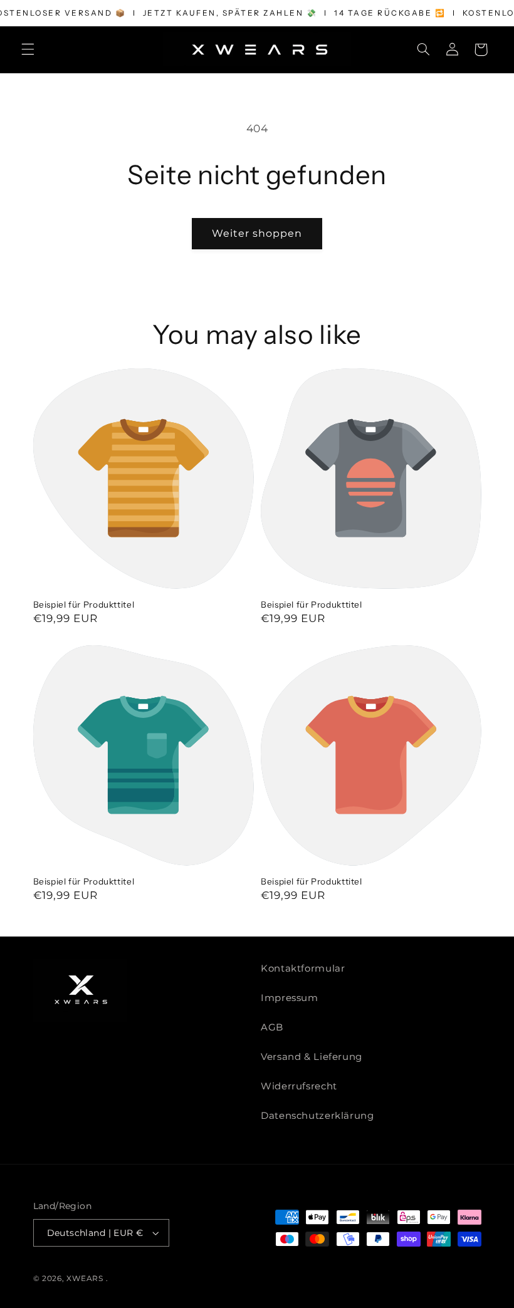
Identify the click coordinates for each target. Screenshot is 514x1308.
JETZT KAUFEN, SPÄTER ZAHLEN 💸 (230, 13)
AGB (272, 1027)
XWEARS (84, 1278)
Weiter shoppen (257, 233)
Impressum (289, 998)
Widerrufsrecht (299, 1086)
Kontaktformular (303, 968)
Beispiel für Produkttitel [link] (84, 605)
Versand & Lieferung (311, 1056)
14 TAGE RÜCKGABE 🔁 (390, 13)
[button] (27, 49)
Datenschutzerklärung (317, 1115)
